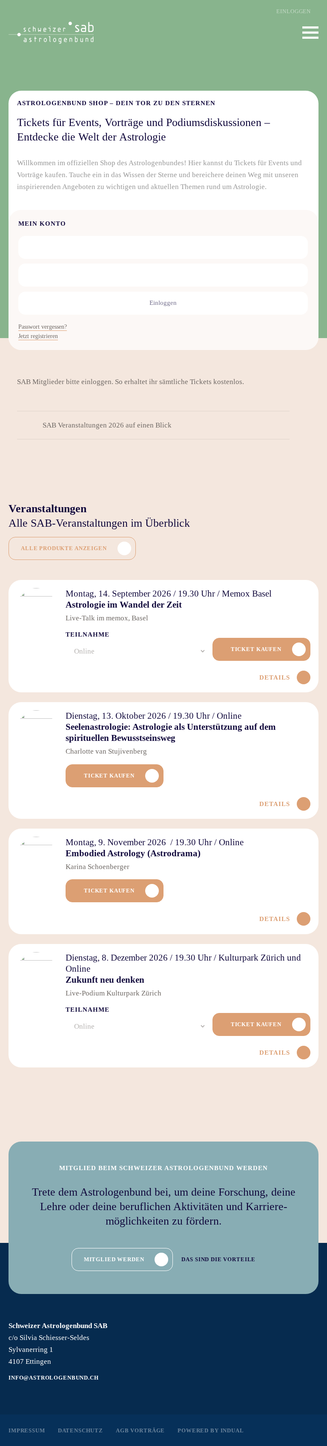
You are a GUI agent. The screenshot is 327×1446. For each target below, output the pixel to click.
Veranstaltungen (47, 508)
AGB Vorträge (140, 1430)
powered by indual (211, 1430)
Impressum (27, 1430)
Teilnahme (87, 634)
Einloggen (293, 11)
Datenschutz (80, 1430)
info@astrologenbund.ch (54, 1377)
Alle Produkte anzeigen (64, 548)
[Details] (163, 760)
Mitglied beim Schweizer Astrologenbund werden (163, 1168)
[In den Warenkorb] (261, 649)
